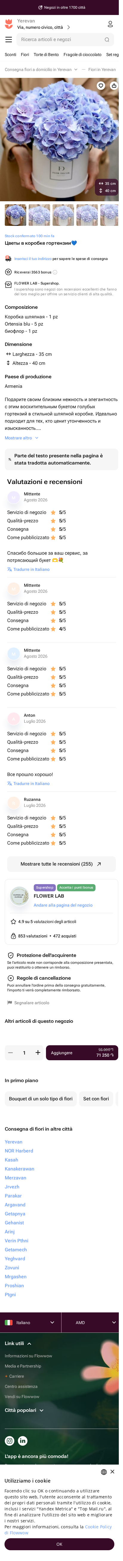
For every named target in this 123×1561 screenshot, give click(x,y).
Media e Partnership (23, 1366)
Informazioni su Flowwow (28, 1355)
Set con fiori (96, 1099)
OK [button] (59, 1544)
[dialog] (59, 1513)
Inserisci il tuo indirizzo (33, 259)
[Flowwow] (9, 24)
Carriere (16, 1376)
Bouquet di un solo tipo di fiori (41, 1099)
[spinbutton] (24, 1052)
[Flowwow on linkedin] (22, 1441)
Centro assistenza (21, 1386)
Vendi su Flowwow (22, 1396)
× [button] (112, 1472)
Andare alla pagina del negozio (63, 905)
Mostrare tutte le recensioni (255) (57, 864)
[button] (10, 1052)
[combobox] (104, 1472)
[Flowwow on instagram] (9, 1441)
